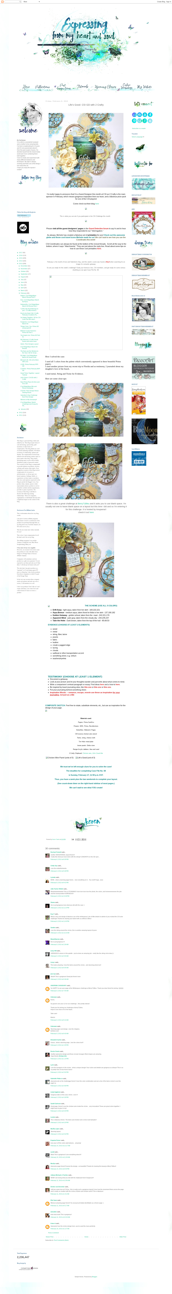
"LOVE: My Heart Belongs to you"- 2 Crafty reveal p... (29, 309)
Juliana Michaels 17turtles (59, 1175)
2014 (21, 261)
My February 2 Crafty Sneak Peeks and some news (29, 340)
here (97, 204)
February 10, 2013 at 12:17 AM (60, 1146)
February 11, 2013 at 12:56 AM (60, 1180)
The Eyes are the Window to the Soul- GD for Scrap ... (29, 352)
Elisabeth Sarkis (56, 1040)
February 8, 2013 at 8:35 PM (59, 859)
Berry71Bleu (83, 503)
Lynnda (53, 877)
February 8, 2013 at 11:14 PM (60, 908)
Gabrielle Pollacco (57, 1078)
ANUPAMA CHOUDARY (58, 985)
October (23, 271)
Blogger (94, 1277)
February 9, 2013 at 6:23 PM (59, 1122)
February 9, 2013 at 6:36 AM (59, 979)
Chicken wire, (87, 753)
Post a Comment (53, 1233)
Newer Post (49, 1237)
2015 (21, 258)
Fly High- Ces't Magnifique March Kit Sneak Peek (28, 356)
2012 (21, 412)
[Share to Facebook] (83, 839)
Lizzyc (53, 962)
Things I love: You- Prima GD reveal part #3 (29, 327)
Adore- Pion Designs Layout (29, 344)
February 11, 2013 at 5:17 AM (60, 1205)
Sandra (53, 927)
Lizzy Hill (53, 951)
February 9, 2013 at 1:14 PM (59, 1059)
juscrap (53, 974)
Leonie (53, 1117)
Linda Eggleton (55, 1092)
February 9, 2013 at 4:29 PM (59, 1097)
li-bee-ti (53, 1223)
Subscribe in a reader (139, 128)
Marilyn (53, 1163)
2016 (21, 255)
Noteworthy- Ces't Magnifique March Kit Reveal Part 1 (29, 305)
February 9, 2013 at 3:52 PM (59, 1072)
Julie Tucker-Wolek (57, 889)
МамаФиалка (55, 939)
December (24, 266)
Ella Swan (54, 1200)
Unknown (54, 997)
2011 (21, 415)
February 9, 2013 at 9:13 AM (59, 1020)
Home (86, 1237)
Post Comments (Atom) (61, 1240)
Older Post (122, 1237)
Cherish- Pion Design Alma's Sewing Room (29, 391)
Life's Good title (97, 753)
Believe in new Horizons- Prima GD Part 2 (28, 331)
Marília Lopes (55, 1129)
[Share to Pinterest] (85, 839)
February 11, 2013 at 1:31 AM (60, 1194)
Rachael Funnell (56, 852)
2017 (21, 252)
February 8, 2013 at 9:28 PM (59, 871)
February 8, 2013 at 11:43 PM (60, 921)
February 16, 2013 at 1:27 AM (60, 1229)
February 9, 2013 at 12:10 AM (60, 933)
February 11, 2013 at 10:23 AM (60, 1217)
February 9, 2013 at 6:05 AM (59, 968)
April (22, 288)
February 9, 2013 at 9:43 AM (59, 1033)
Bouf (108, 262)
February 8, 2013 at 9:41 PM (59, 882)
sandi (52, 1152)
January (23, 409)
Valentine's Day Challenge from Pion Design (28, 396)
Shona (53, 902)
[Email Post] (72, 839)
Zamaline (54, 1212)
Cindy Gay (54, 866)
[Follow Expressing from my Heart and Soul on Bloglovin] (24, 217)
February (24, 293)
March (23, 290)
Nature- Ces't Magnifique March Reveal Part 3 (28, 296)
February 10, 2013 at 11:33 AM (60, 1157)
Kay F (52, 914)
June (22, 282)
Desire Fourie (55, 1051)
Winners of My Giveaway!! (28, 399)
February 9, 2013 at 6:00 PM (59, 1111)
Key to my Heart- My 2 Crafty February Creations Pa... (29, 314)
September (24, 274)
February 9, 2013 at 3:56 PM (59, 1086)
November (24, 269)
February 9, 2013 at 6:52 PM (59, 1134)
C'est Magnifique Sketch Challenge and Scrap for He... (29, 404)
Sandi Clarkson (56, 1103)
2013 (21, 263)
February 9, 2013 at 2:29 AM (59, 944)
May (22, 285)
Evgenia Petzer (56, 1140)
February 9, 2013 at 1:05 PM (59, 1045)
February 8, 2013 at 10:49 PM (60, 896)
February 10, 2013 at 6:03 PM (60, 1169)
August (23, 277)
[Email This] (76, 839)
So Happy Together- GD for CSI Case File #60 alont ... (30, 318)
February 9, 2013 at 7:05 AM (59, 991)
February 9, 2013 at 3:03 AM (59, 956)
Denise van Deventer (58, 1187)
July (22, 279)
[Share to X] (81, 839)
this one (87, 687)
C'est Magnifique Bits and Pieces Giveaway (28, 387)
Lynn (52, 1065)
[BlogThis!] (78, 839)
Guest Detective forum (99, 229)
